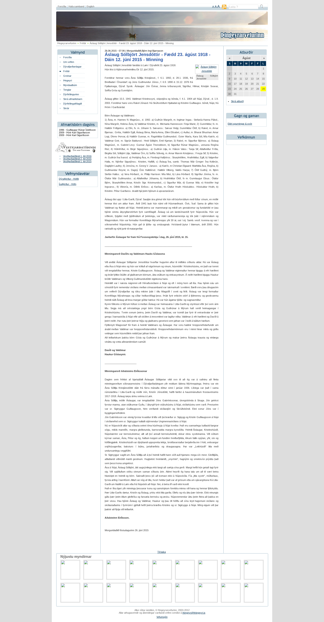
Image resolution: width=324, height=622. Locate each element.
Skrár (66, 108)
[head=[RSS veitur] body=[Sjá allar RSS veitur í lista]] (224, 8)
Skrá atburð (237, 101)
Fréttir (83, 43)
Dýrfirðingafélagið (72, 103)
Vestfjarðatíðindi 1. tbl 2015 (77, 161)
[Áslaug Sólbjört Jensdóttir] (206, 71)
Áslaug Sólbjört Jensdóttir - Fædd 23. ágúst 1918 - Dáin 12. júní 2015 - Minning (157, 57)
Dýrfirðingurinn (71, 94)
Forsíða (62, 6)
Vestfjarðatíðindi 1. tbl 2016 (77, 156)
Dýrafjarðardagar (72, 66)
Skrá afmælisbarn (72, 99)
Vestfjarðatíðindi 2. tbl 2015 (77, 158)
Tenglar (67, 89)
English (90, 6)
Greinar (67, 76)
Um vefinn (68, 62)
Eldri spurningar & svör (240, 123)
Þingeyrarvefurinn (66, 43)
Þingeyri (67, 80)
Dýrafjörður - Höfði (69, 178)
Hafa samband (76, 6)
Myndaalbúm (70, 85)
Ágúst (246, 58)
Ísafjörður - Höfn (67, 184)
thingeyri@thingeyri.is (193, 612)
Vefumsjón (162, 617)
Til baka (161, 552)
